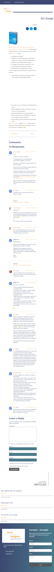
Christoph (15, 372)
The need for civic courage (9, 515)
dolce (14, 270)
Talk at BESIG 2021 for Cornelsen (11, 491)
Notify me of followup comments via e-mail (21, 443)
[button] (52, 8)
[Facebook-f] (48, 2)
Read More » (4, 493)
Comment (12, 426)
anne (14, 190)
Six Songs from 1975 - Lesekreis (21, 202)
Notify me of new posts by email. (19, 466)
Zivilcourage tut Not (7, 503)
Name (11, 446)
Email (11, 452)
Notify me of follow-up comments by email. (22, 463)
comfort (15, 53)
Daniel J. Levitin (25, 49)
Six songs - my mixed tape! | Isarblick (22, 265)
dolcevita (15, 207)
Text (30, 554)
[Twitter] (51, 2)
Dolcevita (12, 123)
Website (11, 457)
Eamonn (25, 123)
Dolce (17, 123)
